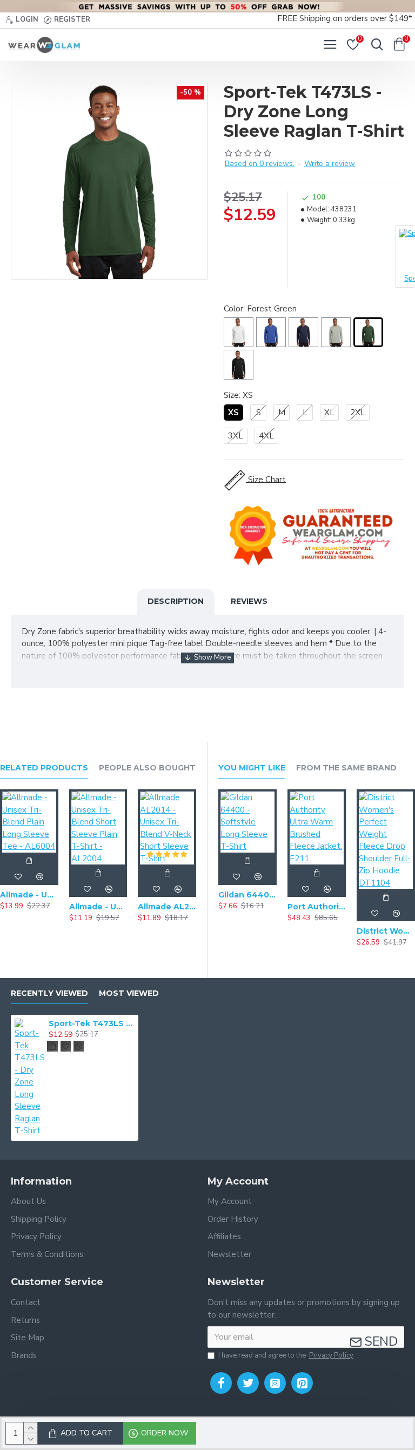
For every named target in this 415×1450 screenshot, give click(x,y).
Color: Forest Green (260, 308)
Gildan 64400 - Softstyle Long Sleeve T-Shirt (247, 895)
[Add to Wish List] (18, 877)
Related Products (44, 768)
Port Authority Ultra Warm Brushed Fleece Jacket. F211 (316, 907)
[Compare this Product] (40, 877)
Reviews (249, 601)
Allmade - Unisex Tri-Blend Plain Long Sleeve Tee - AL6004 (29, 895)
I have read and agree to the (285, 1355)
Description (176, 601)
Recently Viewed (49, 993)
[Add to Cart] (29, 861)
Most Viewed (129, 993)
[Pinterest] (302, 1383)
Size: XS (238, 395)
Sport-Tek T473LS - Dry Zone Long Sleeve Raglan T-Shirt (91, 1023)
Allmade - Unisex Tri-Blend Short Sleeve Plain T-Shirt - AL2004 (98, 907)
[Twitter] (248, 1383)
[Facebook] (221, 1383)
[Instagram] (275, 1383)
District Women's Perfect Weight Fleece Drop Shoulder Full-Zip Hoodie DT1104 (386, 931)
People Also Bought (147, 768)
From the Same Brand (346, 768)
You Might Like (251, 768)
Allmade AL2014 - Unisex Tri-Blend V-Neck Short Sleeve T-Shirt (167, 907)
